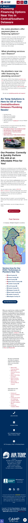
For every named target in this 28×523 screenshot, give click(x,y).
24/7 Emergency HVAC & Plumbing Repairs (14, 444)
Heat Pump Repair (17, 131)
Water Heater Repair (8, 134)
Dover (5, 347)
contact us (16, 332)
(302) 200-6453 (20, 86)
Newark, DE (12, 347)
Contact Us (15, 120)
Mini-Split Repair (7, 130)
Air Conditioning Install (20, 128)
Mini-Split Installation (17, 130)
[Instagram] (18, 489)
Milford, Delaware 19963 (14, 434)
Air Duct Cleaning (7, 133)
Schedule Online (14, 425)
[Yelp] (14, 489)
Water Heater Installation (19, 134)
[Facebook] (10, 489)
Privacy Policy (21, 511)
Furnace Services (8, 131)
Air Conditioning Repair (9, 128)
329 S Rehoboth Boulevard (14, 433)
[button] (2, 521)
